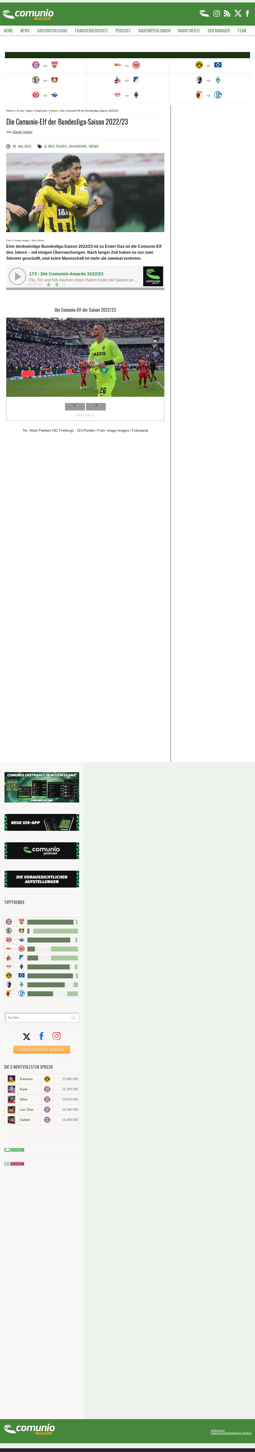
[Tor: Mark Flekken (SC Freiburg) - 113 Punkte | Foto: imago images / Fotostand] (85, 358)
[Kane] (11, 1089)
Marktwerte (189, 30)
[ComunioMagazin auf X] (238, 15)
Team (242, 30)
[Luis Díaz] (11, 1109)
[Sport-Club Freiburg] (9, 984)
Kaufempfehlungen (154, 30)
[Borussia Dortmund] (9, 975)
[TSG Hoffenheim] (21, 957)
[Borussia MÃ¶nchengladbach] (21, 966)
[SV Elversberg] (9, 931)
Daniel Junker (22, 132)
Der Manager (219, 30)
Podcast (123, 30)
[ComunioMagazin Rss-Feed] (227, 15)
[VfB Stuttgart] (21, 922)
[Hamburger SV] (21, 975)
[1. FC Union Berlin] (9, 949)
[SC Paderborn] (21, 940)
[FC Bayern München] (47, 1089)
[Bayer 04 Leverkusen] (21, 931)
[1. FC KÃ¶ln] (9, 957)
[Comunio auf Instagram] (217, 15)
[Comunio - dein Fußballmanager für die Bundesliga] (204, 15)
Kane (23, 1089)
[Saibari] (11, 1120)
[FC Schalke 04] (21, 993)
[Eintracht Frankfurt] (21, 949)
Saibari (25, 1120)
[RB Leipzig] (9, 966)
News (25, 30)
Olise (23, 1099)
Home (8, 30)
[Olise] (11, 1099)
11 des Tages (24, 110)
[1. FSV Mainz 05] (9, 940)
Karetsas (26, 1079)
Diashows (42, 110)
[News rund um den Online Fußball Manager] (28, 13)
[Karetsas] (11, 1079)
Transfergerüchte (91, 30)
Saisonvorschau (52, 30)
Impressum (218, 1430)
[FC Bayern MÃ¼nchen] (9, 922)
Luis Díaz (27, 1109)
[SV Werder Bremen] (21, 984)
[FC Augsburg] (9, 993)
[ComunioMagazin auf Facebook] (247, 15)
